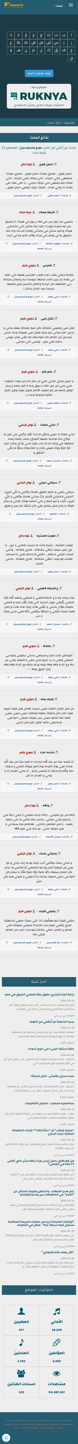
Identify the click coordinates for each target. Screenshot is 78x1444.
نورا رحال (26, 164)
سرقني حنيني (48, 482)
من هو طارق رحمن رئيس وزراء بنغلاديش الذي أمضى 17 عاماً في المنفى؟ (40, 1162)
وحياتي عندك (48, 853)
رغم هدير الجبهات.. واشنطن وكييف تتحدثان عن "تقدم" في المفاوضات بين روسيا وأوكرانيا (43, 1193)
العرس (47, 265)
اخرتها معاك (47, 212)
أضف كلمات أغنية (39, 73)
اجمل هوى (46, 164)
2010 (40, 789)
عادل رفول (53, 571)
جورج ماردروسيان (23, 195)
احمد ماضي (53, 195)
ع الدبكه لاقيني (47, 588)
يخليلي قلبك (47, 911)
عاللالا (47, 646)
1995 (40, 355)
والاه (46, 805)
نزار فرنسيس (53, 942)
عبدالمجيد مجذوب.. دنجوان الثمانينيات (49, 1103)
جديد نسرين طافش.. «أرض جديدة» (52, 1076)
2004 (40, 249)
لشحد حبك (47, 752)
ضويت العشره (46, 536)
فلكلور (53, 514)
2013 (40, 947)
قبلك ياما (47, 699)
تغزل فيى (47, 318)
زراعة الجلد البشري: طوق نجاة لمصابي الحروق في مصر (39, 994)
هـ (18, 50)
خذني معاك (47, 425)
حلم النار (47, 372)
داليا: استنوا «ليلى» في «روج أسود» (51, 1049)
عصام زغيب (53, 403)
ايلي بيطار (53, 297)
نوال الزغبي (25, 425)
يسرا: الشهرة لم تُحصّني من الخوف (51, 1022)
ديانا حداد (25, 212)
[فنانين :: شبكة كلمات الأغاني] (20, 5)
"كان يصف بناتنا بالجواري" (57, 1252)
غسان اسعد (53, 461)
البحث (59, 6)
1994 (40, 302)
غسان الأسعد (53, 837)
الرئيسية (69, 123)
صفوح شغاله (53, 243)
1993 (40, 466)
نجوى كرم (29, 265)
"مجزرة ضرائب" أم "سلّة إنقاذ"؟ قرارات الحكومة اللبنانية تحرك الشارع (43, 1132)
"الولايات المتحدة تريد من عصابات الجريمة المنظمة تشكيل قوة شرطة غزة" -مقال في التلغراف (41, 1223)
